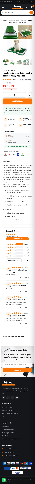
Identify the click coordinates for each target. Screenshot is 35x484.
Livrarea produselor (8, 430)
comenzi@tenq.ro (9, 449)
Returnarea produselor (8, 410)
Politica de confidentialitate (10, 413)
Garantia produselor (8, 433)
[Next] (30, 40)
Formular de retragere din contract (12, 439)
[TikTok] (12, 398)
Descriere (6, 161)
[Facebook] (3, 398)
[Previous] (4, 40)
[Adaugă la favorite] (29, 95)
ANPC (3, 416)
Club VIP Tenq (6, 436)
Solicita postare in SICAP (25, 79)
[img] (16, 268)
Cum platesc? (6, 426)
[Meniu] (3, 7)
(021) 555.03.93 (9, 452)
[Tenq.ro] (17, 7)
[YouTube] (17, 398)
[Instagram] (8, 398)
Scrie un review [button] (17, 238)
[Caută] (31, 12)
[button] (10, 244)
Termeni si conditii (7, 407)
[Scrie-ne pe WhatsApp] (4, 480)
